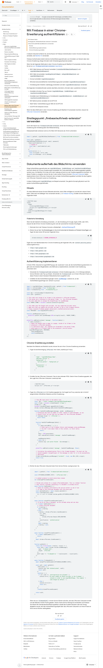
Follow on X (51, 643)
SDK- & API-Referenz (29, 641)
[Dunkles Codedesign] (88, 134)
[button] (9, 25)
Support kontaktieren (79, 638)
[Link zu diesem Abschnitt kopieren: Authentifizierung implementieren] (58, 262)
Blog (83, 2)
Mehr (39, 2)
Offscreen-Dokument (78, 174)
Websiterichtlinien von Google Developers (68, 624)
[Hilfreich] (88, 26)
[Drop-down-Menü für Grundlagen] (19, 10)
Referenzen (51, 10)
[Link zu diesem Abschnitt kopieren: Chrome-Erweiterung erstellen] (55, 343)
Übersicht (4, 10)
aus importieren (47, 66)
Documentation (8, 7)
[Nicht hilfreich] (91, 26)
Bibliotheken (27, 646)
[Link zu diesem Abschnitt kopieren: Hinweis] (35, 188)
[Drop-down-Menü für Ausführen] (44, 10)
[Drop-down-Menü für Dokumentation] (35, 2)
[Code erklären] (85, 134)
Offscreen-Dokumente (33, 112)
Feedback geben (85, 30)
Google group (77, 643)
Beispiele (59, 10)
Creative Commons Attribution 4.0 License (68, 622)
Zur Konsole (90, 2)
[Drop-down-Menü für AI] (25, 10)
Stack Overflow (78, 641)
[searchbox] (11, 15)
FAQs (75, 651)
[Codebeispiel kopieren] (91, 134)
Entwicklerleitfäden (28, 638)
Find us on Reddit (53, 641)
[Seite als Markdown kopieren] (71, 34)
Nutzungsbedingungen (29, 664)
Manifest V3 (38, 56)
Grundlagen (13, 10)
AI (22, 10)
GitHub (25, 649)
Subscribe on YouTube (54, 646)
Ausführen (39, 10)
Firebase (29, 26)
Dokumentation (29, 2)
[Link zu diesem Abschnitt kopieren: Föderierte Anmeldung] (45, 219)
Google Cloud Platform (70, 658)
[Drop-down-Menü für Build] (21, 2)
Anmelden (98, 2)
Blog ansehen (52, 638)
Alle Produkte (82, 658)
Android (44, 658)
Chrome (51, 658)
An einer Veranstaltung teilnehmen (57, 649)
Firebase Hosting (68, 193)
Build (18, 2)
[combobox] (55, 1)
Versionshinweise (78, 646)
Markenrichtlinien (78, 649)
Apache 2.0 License (28, 624)
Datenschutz (40, 664)
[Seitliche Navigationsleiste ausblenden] (19, 665)
